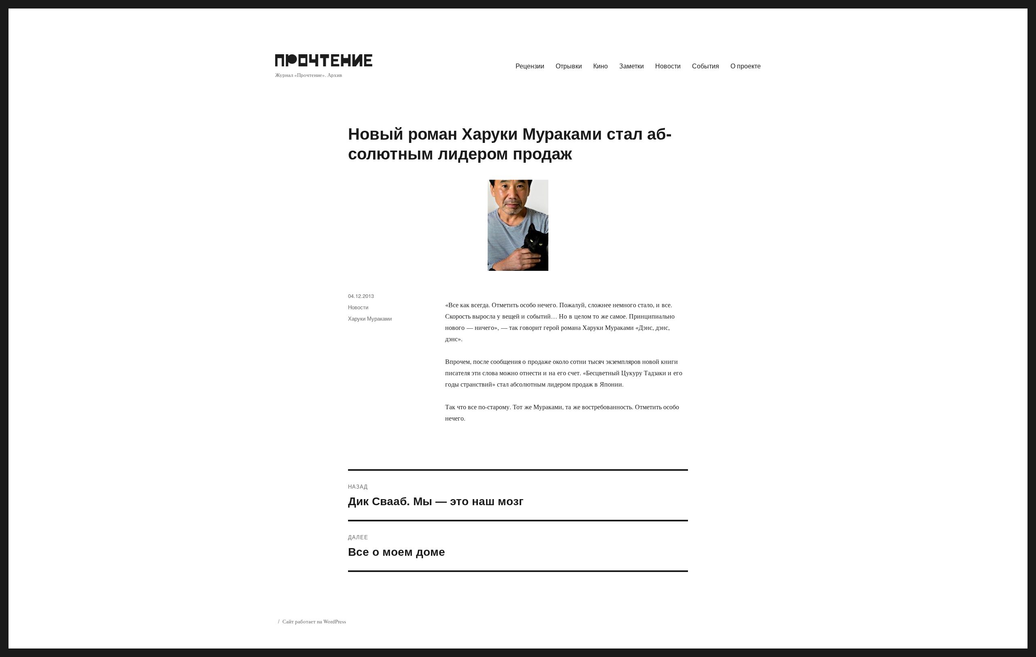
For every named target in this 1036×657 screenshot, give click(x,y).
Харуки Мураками (370, 318)
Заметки (631, 65)
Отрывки (569, 65)
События (705, 65)
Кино (600, 65)
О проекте (745, 65)
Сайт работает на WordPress (314, 621)
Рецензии (530, 65)
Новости (668, 65)
